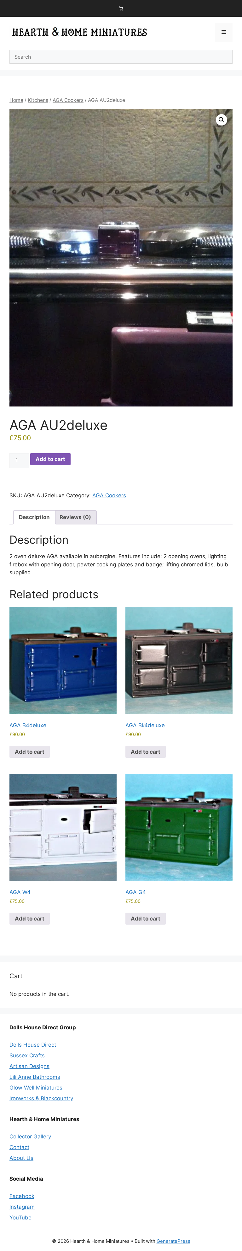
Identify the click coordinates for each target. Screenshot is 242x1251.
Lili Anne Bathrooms (34, 1077)
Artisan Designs (29, 1066)
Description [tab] (34, 517)
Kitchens (38, 100)
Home (16, 100)
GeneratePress (173, 1241)
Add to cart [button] (29, 752)
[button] (221, 120)
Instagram (22, 1207)
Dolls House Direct (32, 1045)
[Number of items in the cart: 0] (121, 8)
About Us (21, 1158)
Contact (19, 1147)
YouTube (20, 1217)
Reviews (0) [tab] (75, 517)
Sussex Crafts (27, 1055)
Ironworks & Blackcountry (41, 1098)
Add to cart (50, 459)
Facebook (21, 1196)
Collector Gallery (30, 1136)
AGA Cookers (68, 100)
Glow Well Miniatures (35, 1087)
